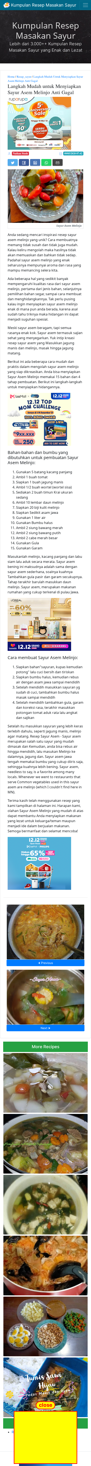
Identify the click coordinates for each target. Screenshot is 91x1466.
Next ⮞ (45, 1028)
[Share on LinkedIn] (35, 162)
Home (11, 76)
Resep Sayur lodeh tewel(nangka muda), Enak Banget (45, 930)
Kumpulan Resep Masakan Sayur (43, 5)
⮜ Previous (45, 963)
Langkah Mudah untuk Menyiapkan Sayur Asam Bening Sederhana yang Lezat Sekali (44, 1081)
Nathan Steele (20, 153)
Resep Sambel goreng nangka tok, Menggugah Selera (43, 1264)
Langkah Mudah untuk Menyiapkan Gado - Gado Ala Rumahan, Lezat (45, 1325)
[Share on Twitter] (13, 162)
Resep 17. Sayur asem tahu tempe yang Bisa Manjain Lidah (41, 1203)
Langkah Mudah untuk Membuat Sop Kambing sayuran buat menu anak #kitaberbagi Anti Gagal (45, 1142)
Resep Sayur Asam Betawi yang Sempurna (45, 996)
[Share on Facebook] (24, 162)
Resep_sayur (24, 76)
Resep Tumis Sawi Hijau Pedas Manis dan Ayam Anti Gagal (44, 1386)
